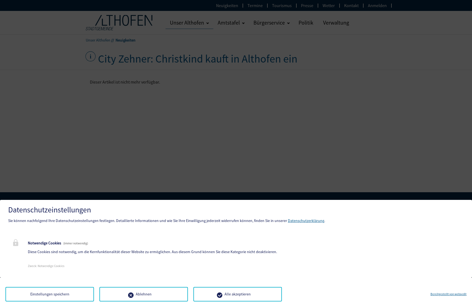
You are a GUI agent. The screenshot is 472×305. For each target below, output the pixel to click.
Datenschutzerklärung (306, 220)
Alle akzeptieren (238, 294)
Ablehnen (144, 294)
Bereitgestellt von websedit (448, 294)
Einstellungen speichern (49, 294)
